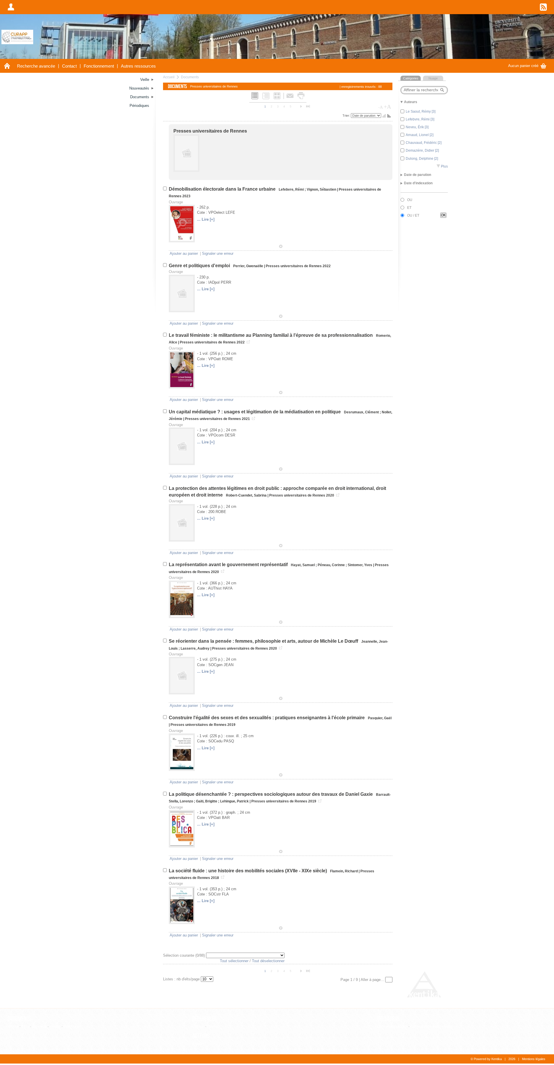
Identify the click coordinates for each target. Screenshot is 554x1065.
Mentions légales (533, 1059)
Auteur (197, 1044)
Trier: (346, 115)
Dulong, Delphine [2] (422, 159)
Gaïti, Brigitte (206, 801)
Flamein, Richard (344, 871)
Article (13, 1026)
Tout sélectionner (234, 961)
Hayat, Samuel (303, 565)
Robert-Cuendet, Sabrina (246, 495)
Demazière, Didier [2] (422, 150)
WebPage (72, 1026)
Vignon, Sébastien (321, 189)
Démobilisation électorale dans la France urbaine (223, 189)
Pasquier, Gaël (380, 718)
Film (25, 1026)
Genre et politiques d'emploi (200, 265)
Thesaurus (388, 1019)
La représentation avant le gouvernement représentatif (229, 564)
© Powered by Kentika (486, 1059)
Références (204, 1019)
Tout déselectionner (268, 961)
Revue (212, 1026)
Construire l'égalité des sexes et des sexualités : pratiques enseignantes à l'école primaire (267, 717)
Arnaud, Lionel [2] (419, 135)
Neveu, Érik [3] (417, 127)
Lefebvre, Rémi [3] (420, 119)
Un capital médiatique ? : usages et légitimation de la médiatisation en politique (255, 411)
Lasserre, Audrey (195, 648)
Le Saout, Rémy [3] (420, 111)
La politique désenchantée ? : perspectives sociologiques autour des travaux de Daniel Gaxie (271, 794)
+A (387, 106)
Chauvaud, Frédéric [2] (423, 143)
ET (409, 208)
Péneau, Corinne (331, 565)
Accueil (169, 77)
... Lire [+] (205, 219)
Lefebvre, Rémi (291, 189)
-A (380, 107)
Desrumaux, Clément (361, 412)
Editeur (198, 1026)
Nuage (433, 78)
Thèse (55, 1026)
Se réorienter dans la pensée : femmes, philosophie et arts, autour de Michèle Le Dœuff (264, 641)
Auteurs (201, 1036)
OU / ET (413, 215)
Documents (190, 77)
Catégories (410, 78)
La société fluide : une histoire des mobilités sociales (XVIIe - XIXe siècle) (248, 870)
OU (409, 200)
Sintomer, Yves (360, 565)
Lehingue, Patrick (234, 801)
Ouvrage (39, 1026)
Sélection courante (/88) (184, 955)
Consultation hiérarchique (432, 1026)
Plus (442, 166)
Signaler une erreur (217, 253)
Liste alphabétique (392, 1026)
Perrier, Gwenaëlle (248, 266)
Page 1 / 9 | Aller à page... (362, 979)
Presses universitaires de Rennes (210, 131)
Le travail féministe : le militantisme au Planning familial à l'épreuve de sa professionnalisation (271, 335)
